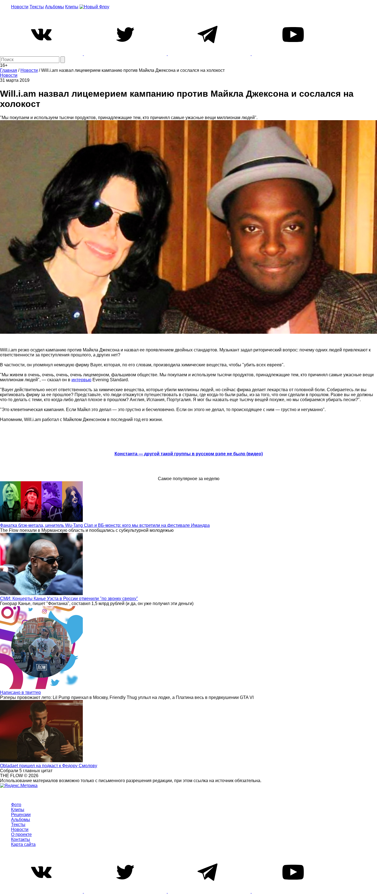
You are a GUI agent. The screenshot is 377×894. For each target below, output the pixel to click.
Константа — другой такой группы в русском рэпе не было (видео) (189, 453)
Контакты (20, 839)
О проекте (21, 834)
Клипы (71, 6)
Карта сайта (23, 844)
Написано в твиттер (20, 692)
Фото (16, 804)
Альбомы (54, 6)
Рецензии (21, 814)
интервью (81, 379)
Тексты (37, 6)
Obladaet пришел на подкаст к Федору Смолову (48, 765)
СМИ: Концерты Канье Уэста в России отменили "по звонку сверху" (69, 598)
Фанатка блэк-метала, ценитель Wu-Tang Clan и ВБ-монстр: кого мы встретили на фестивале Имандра (105, 525)
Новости (19, 6)
